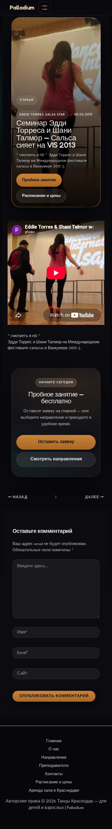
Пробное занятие (39, 180)
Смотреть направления (56, 459)
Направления (53, 757)
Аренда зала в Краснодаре (54, 790)
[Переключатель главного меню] (45, 8)
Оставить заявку (56, 442)
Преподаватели (54, 766)
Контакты (54, 774)
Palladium (22, 7)
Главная (53, 741)
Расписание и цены (41, 196)
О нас (53, 749)
